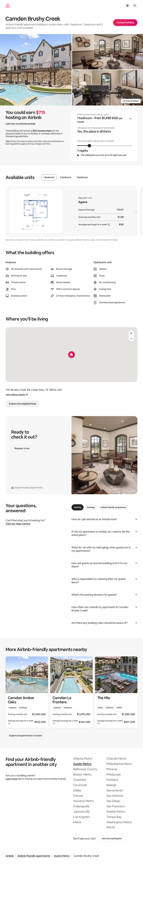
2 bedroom (65, 177)
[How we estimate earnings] (109, 225)
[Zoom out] (131, 339)
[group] (104, 135)
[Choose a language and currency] (127, 5)
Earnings (91, 507)
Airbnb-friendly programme (113, 507)
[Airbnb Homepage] (8, 5)
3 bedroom (82, 177)
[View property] (27, 692)
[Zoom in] (131, 333)
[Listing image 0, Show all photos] (36, 69)
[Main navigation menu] (134, 5)
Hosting (77, 507)
